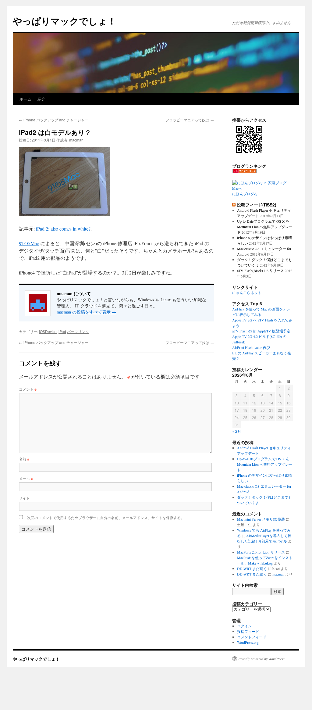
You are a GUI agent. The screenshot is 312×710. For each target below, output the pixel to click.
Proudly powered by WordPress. (261, 658)
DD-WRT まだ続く (252, 568)
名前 (24, 458)
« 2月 (236, 431)
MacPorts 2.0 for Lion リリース (261, 552)
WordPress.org (248, 642)
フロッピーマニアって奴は (189, 119)
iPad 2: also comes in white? (63, 228)
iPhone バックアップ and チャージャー (53, 119)
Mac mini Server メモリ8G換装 (261, 519)
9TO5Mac (29, 243)
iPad (62, 331)
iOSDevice (48, 331)
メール (26, 478)
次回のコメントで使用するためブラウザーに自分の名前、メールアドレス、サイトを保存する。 (105, 517)
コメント (28, 389)
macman (76, 139)
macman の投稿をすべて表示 (86, 312)
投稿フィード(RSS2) (256, 205)
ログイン (244, 625)
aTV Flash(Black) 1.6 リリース (260, 270)
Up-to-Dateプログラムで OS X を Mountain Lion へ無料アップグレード (264, 227)
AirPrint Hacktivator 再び (251, 347)
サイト (24, 497)
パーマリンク (78, 331)
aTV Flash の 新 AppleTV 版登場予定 (261, 330)
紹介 (41, 99)
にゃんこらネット (246, 292)
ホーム (25, 99)
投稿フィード (248, 631)
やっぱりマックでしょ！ (64, 20)
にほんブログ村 (245, 193)
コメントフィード (251, 636)
